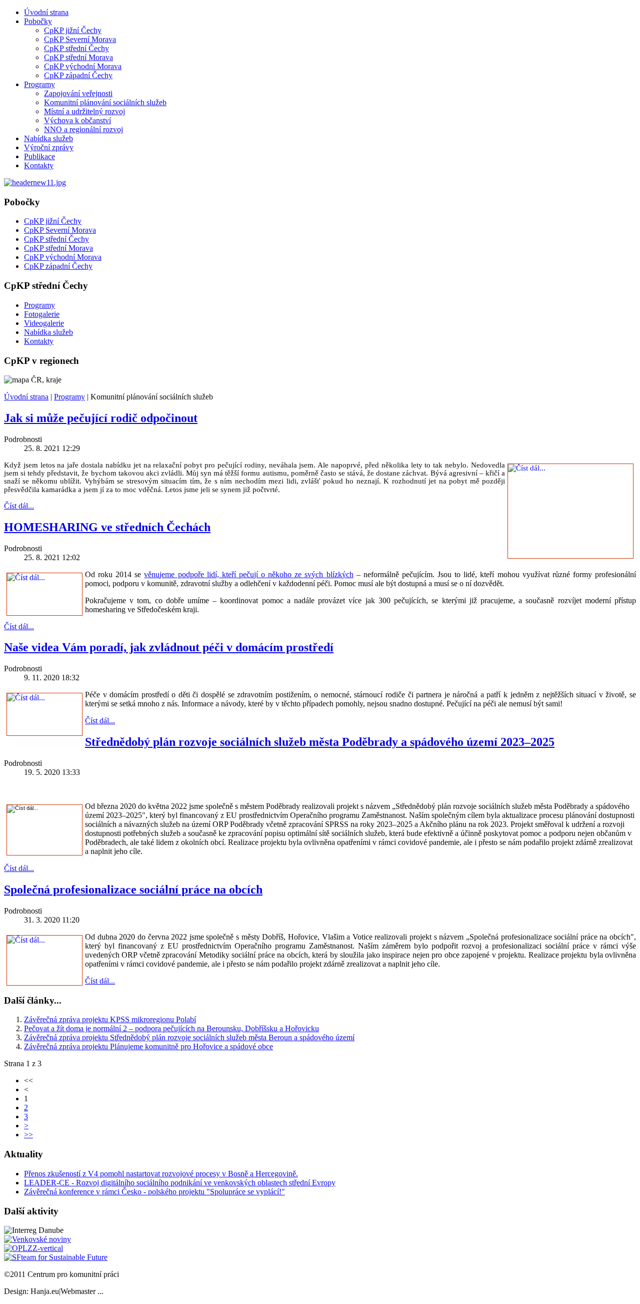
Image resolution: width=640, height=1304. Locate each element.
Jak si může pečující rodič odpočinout (101, 417)
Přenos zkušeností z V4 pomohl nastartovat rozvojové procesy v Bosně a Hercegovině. (161, 1173)
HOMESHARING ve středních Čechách (107, 527)
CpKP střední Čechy (76, 48)
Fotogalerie (42, 314)
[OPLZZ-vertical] (33, 1248)
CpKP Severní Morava (80, 39)
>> (28, 1134)
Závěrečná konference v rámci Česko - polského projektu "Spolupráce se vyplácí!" (154, 1191)
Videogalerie (44, 323)
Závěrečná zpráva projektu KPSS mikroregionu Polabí (110, 1019)
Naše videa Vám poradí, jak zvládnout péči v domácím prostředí (169, 647)
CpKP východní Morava (83, 66)
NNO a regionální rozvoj (83, 129)
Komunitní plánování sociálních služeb (105, 102)
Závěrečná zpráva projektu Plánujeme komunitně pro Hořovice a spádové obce (148, 1046)
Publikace (39, 156)
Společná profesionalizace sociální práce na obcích (133, 889)
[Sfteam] (56, 1257)
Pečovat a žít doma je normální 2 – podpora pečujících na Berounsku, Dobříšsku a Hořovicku (171, 1028)
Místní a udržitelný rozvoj (84, 111)
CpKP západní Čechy (78, 75)
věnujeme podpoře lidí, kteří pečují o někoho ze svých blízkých (248, 574)
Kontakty (39, 165)
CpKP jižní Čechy (73, 30)
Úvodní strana (46, 12)
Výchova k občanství (77, 120)
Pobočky (38, 21)
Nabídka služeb (48, 138)
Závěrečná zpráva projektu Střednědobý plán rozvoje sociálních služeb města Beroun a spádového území (189, 1037)
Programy (39, 84)
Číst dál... (19, 506)
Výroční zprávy (49, 147)
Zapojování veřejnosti (78, 93)
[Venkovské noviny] (37, 1239)
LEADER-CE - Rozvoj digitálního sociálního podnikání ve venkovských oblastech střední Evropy (180, 1182)
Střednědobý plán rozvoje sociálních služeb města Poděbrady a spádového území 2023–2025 (319, 741)
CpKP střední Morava (78, 57)
